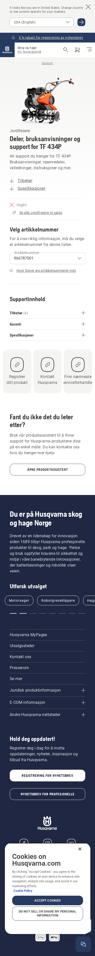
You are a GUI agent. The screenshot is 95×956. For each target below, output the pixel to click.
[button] (13, 613)
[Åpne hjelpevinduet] (83, 944)
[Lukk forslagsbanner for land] (88, 7)
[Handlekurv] (77, 50)
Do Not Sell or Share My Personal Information (47, 913)
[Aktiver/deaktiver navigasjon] (89, 50)
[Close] (80, 849)
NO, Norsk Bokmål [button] (29, 51)
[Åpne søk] (66, 50)
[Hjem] (7, 49)
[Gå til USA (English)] (81, 22)
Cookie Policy (22, 891)
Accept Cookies (47, 900)
